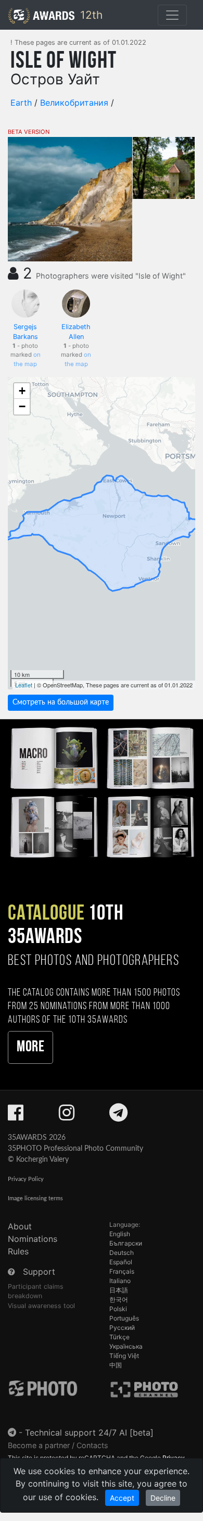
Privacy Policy (26, 1179)
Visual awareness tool (41, 1306)
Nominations (32, 1239)
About (20, 1226)
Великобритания (74, 102)
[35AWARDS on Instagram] (66, 1116)
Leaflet (23, 685)
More (30, 1047)
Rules (18, 1251)
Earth (21, 102)
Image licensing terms (35, 1198)
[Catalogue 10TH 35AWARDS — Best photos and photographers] (101, 791)
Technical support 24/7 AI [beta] (89, 1432)
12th (90, 14)
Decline (162, 1497)
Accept (122, 1497)
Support (39, 1271)
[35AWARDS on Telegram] (118, 1116)
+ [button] (22, 390)
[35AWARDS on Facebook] (15, 1116)
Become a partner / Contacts (58, 1445)
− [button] (22, 406)
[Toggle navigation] (172, 15)
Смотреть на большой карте (60, 702)
